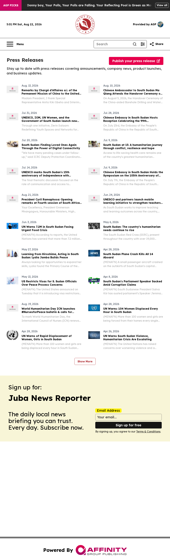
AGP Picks (10, 5)
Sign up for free (128, 425)
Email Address (108, 411)
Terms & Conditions (148, 431)
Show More (85, 361)
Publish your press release (133, 61)
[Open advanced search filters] (143, 44)
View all (162, 5)
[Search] (135, 44)
